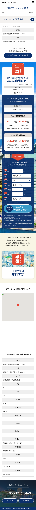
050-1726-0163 (20, 493)
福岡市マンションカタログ (18, 8)
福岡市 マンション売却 (6, 12)
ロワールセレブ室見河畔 (28, 12)
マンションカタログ (17, 12)
